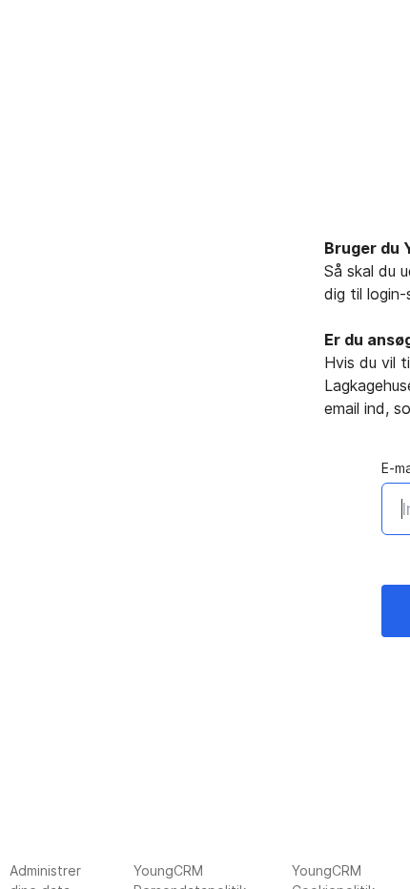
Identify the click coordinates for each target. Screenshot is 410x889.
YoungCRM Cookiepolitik (333, 875)
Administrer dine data (45, 875)
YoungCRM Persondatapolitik (189, 875)
